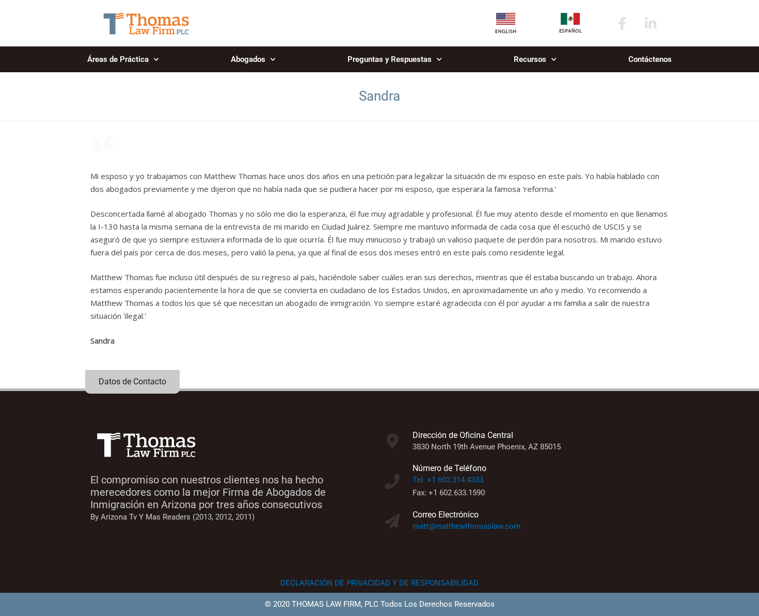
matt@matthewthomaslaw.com (466, 526)
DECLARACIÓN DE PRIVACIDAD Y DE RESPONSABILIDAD (379, 583)
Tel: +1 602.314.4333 (448, 479)
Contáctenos (650, 59)
